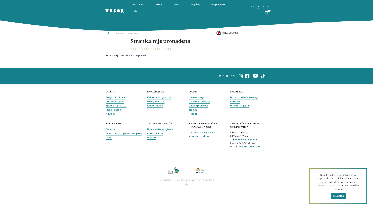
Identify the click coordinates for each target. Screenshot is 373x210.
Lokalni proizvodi (198, 105)
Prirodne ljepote (115, 101)
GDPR (109, 137)
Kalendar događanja (159, 97)
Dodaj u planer (230, 33)
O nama (110, 129)
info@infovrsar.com (249, 146)
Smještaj (195, 5)
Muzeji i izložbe (155, 101)
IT (263, 6)
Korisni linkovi (155, 133)
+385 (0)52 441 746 (246, 139)
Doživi (158, 5)
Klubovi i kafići (155, 105)
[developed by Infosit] (186, 184)
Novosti (151, 137)
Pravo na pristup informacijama (124, 133)
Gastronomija (196, 97)
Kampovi (235, 101)
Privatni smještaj (239, 105)
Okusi (176, 5)
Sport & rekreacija (116, 105)
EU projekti (218, 5)
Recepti (193, 113)
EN (252, 6)
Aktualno (138, 5)
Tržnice (193, 109)
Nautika (110, 113)
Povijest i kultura (115, 97)
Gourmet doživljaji (199, 101)
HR (258, 6)
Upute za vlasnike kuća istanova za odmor (202, 134)
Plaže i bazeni (114, 109)
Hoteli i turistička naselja (244, 97)
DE (268, 6)
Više (134, 11)
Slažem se (338, 196)
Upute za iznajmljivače (160, 129)
